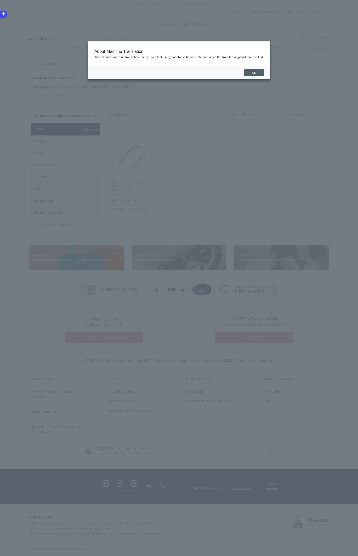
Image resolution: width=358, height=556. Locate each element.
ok (254, 72)
